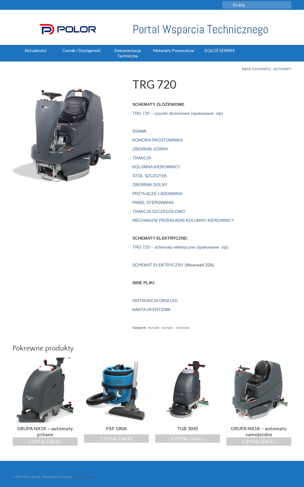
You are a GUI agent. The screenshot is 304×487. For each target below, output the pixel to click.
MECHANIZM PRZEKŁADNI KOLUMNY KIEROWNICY (183, 220)
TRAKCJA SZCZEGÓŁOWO (158, 211)
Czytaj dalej (45, 441)
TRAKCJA (141, 157)
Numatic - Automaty (274, 69)
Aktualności (35, 50)
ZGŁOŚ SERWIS (219, 50)
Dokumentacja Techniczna (127, 53)
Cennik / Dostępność (81, 50)
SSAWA (139, 131)
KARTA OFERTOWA (151, 309)
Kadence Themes (85, 476)
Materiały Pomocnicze (173, 50)
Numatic (154, 327)
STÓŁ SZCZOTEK (149, 175)
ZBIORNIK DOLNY (149, 184)
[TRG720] (68, 133)
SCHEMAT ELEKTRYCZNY (157, 265)
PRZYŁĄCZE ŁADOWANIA (157, 193)
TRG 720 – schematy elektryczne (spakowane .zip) (180, 247)
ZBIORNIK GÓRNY (150, 149)
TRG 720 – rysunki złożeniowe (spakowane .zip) (177, 113)
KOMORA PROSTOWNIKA (157, 140)
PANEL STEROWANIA (153, 202)
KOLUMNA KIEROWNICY (156, 166)
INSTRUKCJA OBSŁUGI (155, 300)
